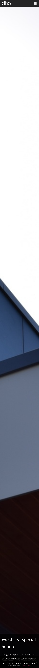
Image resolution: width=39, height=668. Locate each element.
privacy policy (26, 666)
